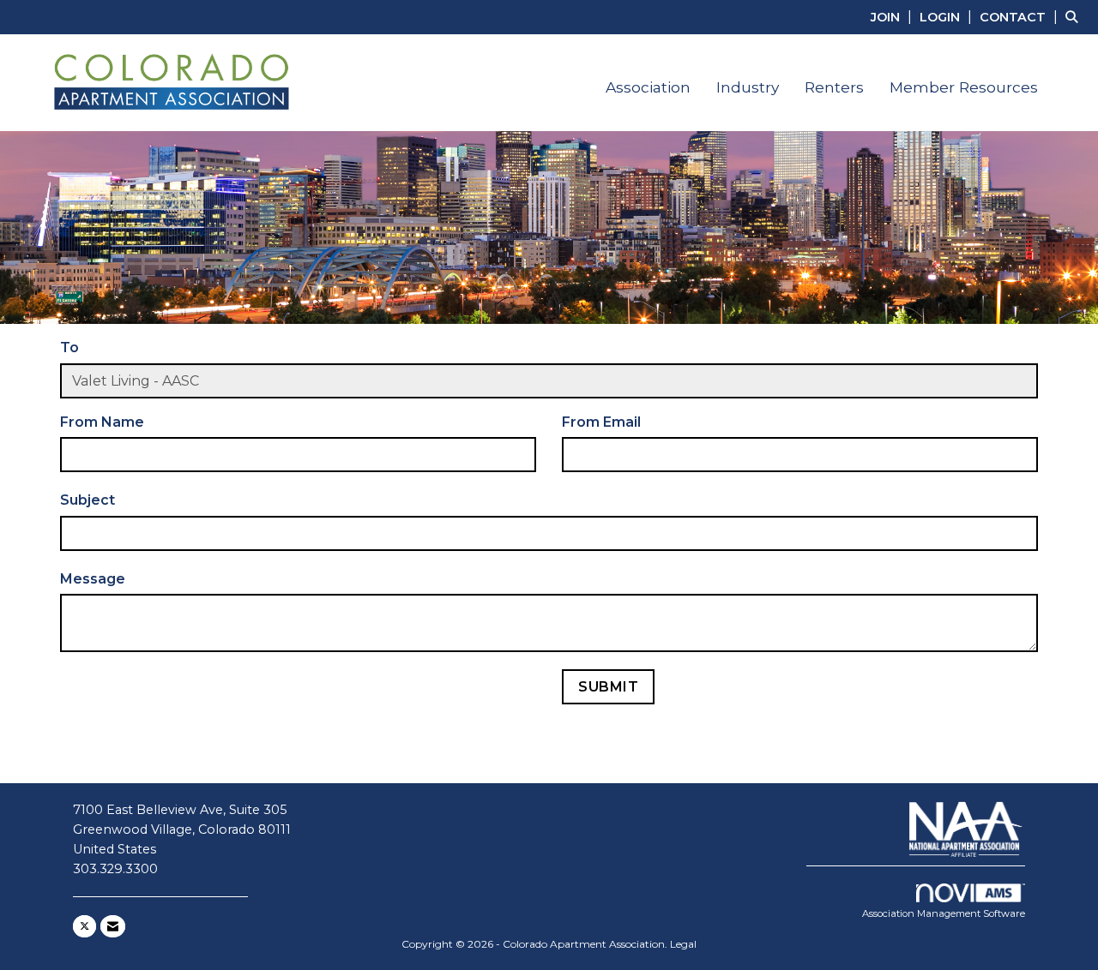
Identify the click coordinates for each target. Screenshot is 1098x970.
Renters (834, 87)
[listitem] (893, 17)
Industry (747, 87)
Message (92, 579)
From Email (601, 422)
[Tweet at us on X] (84, 926)
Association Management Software (943, 913)
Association (648, 87)
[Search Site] (1075, 17)
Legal (683, 943)
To (69, 347)
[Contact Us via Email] (112, 926)
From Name (102, 422)
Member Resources (964, 87)
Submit (608, 687)
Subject (87, 500)
